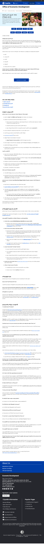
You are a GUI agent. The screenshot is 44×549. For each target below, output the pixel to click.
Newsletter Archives (7, 466)
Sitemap (26, 536)
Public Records (6, 506)
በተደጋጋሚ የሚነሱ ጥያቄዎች (8, 107)
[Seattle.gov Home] (2, 10)
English (16, 3)
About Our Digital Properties (9, 535)
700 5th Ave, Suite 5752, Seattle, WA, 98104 (18, 480)
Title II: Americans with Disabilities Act (30, 535)
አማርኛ (25, 28)
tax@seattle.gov (26, 243)
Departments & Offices (10, 517)
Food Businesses (30, 508)
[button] (41, 0)
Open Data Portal (7, 504)
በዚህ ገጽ (29, 356)
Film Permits (29, 506)
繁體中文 (29, 28)
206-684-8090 (37, 92)
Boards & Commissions (11, 519)
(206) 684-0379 (8, 485)
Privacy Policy (19, 535)
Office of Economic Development (16, 7)
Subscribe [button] (5, 495)
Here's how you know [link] (18, 0)
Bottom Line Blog (6, 468)
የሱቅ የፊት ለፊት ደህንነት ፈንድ (35, 345)
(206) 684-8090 (30, 287)
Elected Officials (7, 502)
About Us (6, 463)
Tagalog (24, 32)
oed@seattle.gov (10, 486)
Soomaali (18, 32)
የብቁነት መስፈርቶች (6, 101)
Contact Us (29, 504)
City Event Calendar (9, 512)
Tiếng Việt (31, 32)
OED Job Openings (7, 470)
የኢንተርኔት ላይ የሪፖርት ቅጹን (25, 353)
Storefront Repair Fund (27, 10)
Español (19, 28)
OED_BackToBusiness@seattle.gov (15, 309)
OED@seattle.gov (8, 93)
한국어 (12, 32)
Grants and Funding (11, 10)
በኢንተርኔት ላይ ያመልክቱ (21, 80)
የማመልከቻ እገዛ (6, 105)
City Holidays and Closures (9, 509)
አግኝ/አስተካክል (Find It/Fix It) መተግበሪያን (12, 353)
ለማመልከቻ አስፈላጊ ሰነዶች (8, 103)
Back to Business (19, 10)
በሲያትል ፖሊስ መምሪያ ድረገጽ (22, 261)
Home (6, 10)
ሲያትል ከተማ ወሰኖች (8, 135)
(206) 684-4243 (28, 354)
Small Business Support (32, 502)
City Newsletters (9, 514)
